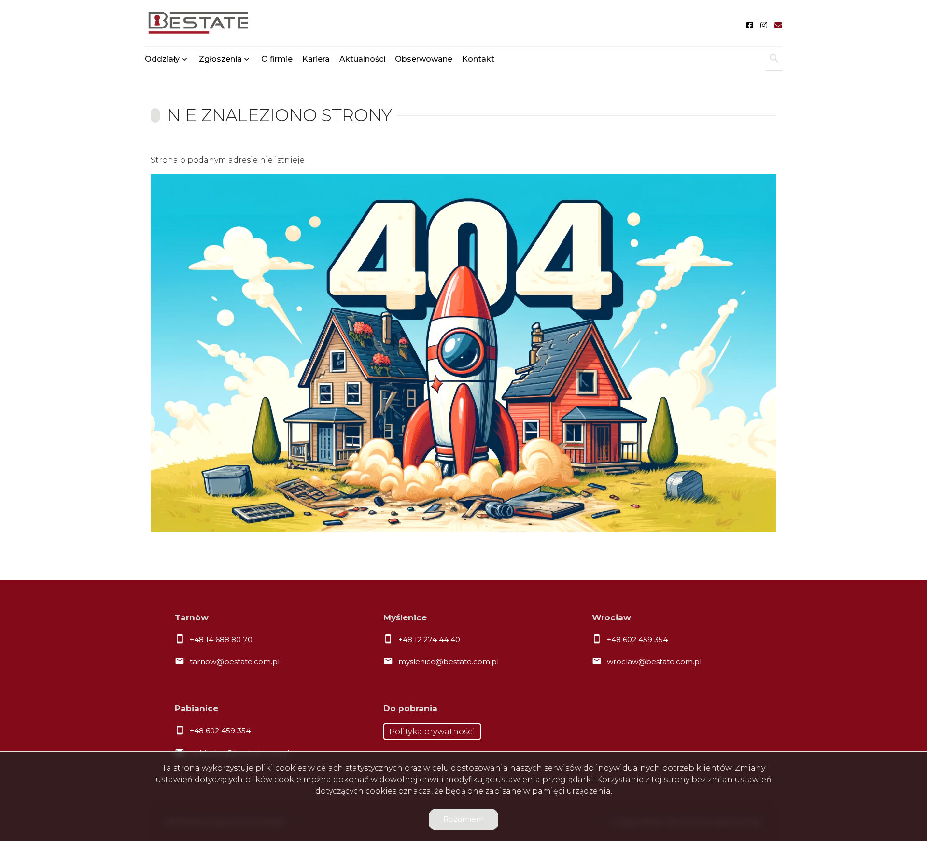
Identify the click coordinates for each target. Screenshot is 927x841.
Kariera (316, 59)
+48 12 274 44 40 (429, 639)
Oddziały (162, 59)
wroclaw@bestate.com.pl (654, 661)
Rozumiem (463, 819)
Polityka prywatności (432, 731)
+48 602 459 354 (637, 639)
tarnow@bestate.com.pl (235, 661)
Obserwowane (423, 59)
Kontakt (478, 59)
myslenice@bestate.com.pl (448, 661)
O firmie (277, 59)
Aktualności (362, 59)
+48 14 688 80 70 (221, 639)
